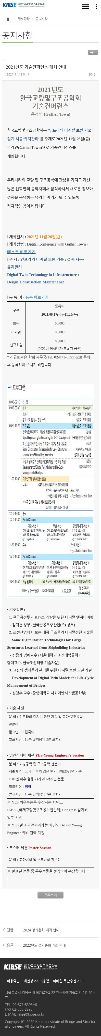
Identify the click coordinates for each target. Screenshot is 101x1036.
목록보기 (50, 895)
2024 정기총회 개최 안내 (41, 930)
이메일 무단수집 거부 (68, 981)
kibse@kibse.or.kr (30, 1014)
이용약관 (13, 981)
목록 (93, 52)
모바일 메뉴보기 (85, 7)
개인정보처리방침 (36, 981)
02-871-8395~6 (25, 1004)
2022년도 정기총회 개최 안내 (44, 945)
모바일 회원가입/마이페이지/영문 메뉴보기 (96, 7)
